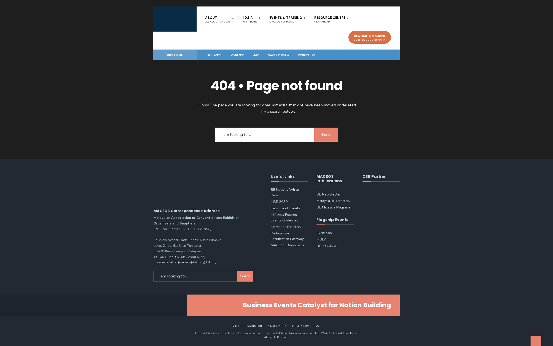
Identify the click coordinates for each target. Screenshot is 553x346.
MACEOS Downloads (287, 245)
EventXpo (237, 54)
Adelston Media (348, 333)
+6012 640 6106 (171, 257)
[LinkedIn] (381, 54)
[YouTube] (374, 54)
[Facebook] (366, 54)
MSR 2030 (279, 201)
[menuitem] (221, 19)
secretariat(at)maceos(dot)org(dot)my (186, 262)
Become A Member (370, 38)
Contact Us (306, 54)
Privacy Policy (277, 326)
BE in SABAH (214, 54)
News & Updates (278, 54)
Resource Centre (329, 19)
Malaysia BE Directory (333, 201)
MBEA (256, 54)
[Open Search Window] (389, 54)
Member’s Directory (286, 226)
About (218, 19)
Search (326, 134)
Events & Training (285, 19)
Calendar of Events (285, 208)
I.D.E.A (250, 19)
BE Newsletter (328, 194)
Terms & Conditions (305, 326)
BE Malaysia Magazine (333, 207)
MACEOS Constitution (247, 326)
